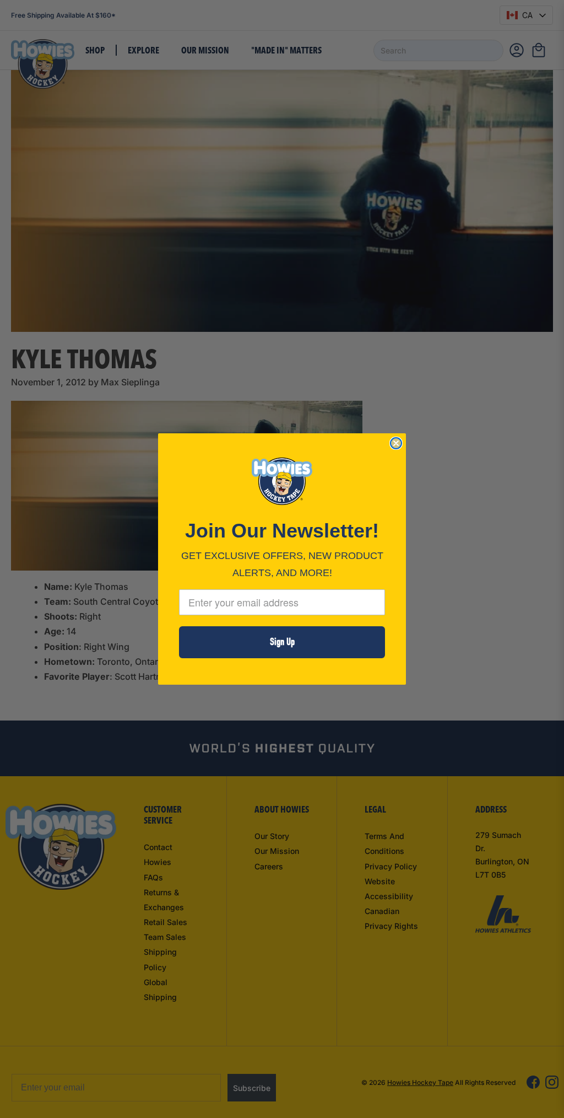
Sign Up (282, 642)
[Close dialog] (396, 443)
